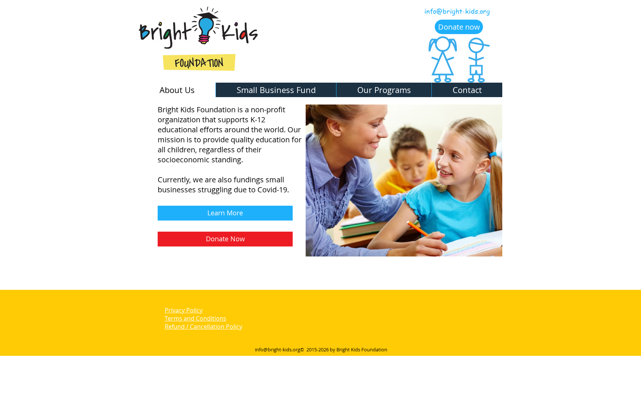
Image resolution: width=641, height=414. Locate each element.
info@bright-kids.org (457, 11)
